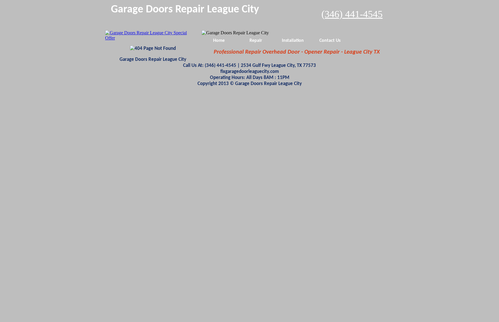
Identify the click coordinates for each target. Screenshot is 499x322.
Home (219, 40)
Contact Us (329, 40)
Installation (293, 40)
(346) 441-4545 (352, 14)
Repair (256, 40)
